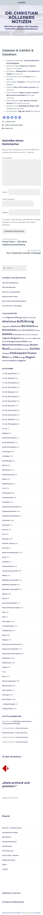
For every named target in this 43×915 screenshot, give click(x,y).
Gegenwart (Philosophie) (10, 507)
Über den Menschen (9, 287)
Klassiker (5, 539)
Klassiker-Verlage (8, 543)
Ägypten (22, 360)
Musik (4, 598)
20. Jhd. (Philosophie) (9, 424)
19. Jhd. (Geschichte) (9, 401)
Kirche (4, 341)
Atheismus (9, 321)
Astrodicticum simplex (10, 832)
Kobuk (4, 864)
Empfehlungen (7, 484)
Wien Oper (5, 695)
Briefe (19, 330)
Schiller (35, 348)
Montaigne (25, 345)
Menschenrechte (11, 344)
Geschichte (6, 520)
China (24, 330)
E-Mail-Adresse (9, 199)
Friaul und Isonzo (22, 728)
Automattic (37, 913)
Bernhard (27, 326)
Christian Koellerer (14, 125)
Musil (6, 348)
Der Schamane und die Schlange (24, 252)
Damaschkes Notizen (9, 842)
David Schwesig (7, 733)
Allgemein (5, 433)
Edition (4, 479)
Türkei (11, 357)
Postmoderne (25, 349)
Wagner (30, 357)
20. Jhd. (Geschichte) (9, 415)
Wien (4, 676)
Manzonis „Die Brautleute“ (11, 292)
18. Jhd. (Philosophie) (9, 396)
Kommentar (7, 158)
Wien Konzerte (7, 686)
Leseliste (9, 128)
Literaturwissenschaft (9, 571)
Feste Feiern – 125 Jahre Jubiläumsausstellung (14, 242)
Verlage (22, 357)
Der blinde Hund (7, 851)
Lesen (24, 341)
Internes (5, 529)
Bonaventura (6, 837)
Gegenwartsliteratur (9, 511)
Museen (4, 594)
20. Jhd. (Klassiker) (8, 419)
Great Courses (25, 334)
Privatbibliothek (7, 626)
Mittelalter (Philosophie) (10, 589)
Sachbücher (6, 658)
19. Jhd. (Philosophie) (9, 410)
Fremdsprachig (7, 497)
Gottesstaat (17, 334)
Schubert (5, 353)
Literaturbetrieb (7, 566)
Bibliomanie (6, 470)
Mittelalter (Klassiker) (9, 585)
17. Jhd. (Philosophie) (9, 383)
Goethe (7, 334)
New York (13, 349)
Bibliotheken (9, 329)
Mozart (34, 344)
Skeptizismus (6, 663)
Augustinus (6, 326)
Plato (19, 349)
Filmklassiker (6, 493)
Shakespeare (18, 353)
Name (5, 192)
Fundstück (5, 502)
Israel (26, 338)
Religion (5, 640)
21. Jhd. (4, 429)
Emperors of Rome (28, 66)
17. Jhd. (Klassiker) (8, 378)
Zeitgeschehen (7, 708)
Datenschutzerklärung (13, 902)
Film (3, 488)
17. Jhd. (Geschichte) (9, 373)
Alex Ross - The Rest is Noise (12, 828)
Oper (4, 612)
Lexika (30, 341)
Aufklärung (25, 321)
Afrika (4, 317)
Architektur (6, 456)
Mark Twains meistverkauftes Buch (14, 301)
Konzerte (5, 548)
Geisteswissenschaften (10, 516)
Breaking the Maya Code (29, 106)
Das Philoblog (7, 846)
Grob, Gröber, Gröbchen (10, 855)
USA (15, 357)
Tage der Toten (24, 111)
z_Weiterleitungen (8, 704)
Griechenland (34, 334)
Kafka (39, 338)
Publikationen (7, 630)
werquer (5, 869)
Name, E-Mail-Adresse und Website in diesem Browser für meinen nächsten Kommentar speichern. (21, 222)
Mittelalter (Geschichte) (10, 580)
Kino (3, 534)
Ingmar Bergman (11, 338)
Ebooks (30, 330)
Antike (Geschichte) (9, 438)
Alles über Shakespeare (10, 283)
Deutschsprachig (8, 474)
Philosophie (6, 621)
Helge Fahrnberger (8, 860)
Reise (4, 635)
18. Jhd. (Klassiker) (8, 392)
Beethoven (16, 326)
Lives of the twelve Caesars (24, 87)
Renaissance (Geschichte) (11, 644)
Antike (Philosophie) (9, 447)
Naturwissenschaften (9, 603)
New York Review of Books (11, 608)
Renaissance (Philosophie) (11, 653)
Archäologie (6, 451)
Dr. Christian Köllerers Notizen (21, 17)
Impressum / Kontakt (11, 893)
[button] (4, 117)
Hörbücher (6, 525)
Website (5, 212)
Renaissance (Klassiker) (10, 649)
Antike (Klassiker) (8, 442)
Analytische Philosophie (29, 317)
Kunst (4, 557)
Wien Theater (6, 699)
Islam (23, 338)
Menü (22, 2)
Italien (30, 338)
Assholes (21, 82)
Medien (4, 575)
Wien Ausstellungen (9, 681)
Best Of (4, 465)
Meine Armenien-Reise (10, 296)
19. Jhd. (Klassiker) (8, 406)
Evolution (37, 330)
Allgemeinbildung (13, 317)
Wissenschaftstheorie (10, 360)
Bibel (36, 326)
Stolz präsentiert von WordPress (11, 913)
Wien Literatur (7, 690)
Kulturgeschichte (14, 341)
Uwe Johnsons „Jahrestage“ (12, 306)
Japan (34, 338)
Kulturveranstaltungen (10, 552)
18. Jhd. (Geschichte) (9, 387)
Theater (4, 667)
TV (3, 672)
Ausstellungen (7, 461)
